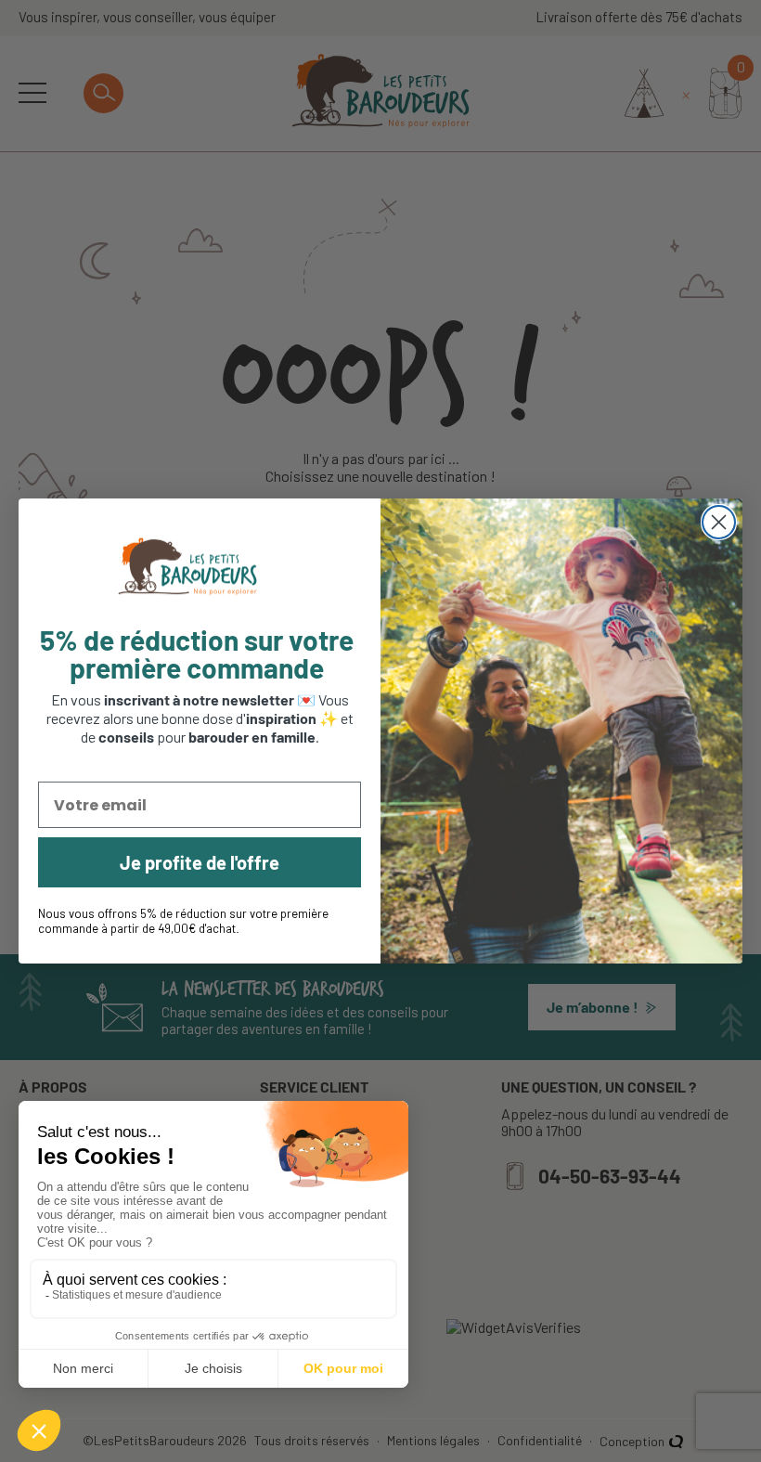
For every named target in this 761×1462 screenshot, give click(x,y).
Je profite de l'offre (199, 862)
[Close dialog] (719, 522)
